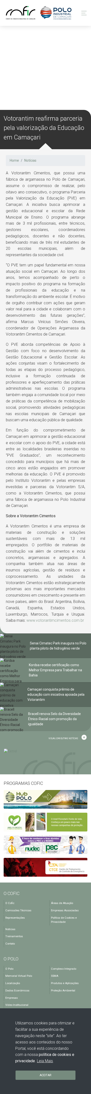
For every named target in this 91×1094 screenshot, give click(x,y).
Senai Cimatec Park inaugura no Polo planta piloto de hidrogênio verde (58, 645)
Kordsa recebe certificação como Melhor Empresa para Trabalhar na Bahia (55, 670)
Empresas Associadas (65, 910)
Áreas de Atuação (62, 903)
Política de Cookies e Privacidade (64, 920)
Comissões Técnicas (18, 910)
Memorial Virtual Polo (18, 976)
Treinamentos (14, 936)
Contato (10, 943)
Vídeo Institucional (16, 1005)
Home (14, 160)
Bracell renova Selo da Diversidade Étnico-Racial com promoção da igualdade (54, 719)
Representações (15, 917)
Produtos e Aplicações (65, 983)
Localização (12, 983)
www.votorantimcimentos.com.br (55, 620)
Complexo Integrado (63, 968)
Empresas (11, 997)
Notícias (30, 160)
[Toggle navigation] (82, 13)
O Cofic (9, 903)
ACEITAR (45, 1075)
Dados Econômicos (17, 990)
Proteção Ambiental (63, 990)
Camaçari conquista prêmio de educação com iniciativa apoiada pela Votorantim (55, 694)
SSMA (54, 976)
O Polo (9, 968)
